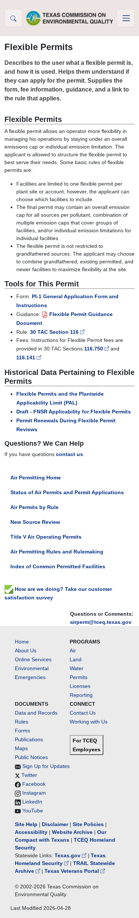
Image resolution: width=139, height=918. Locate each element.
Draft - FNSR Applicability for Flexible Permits (73, 412)
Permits (78, 677)
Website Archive (72, 832)
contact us (69, 454)
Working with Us (88, 722)
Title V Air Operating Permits (46, 537)
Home (22, 642)
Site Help (26, 824)
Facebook (34, 784)
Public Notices (31, 757)
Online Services (33, 659)
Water (76, 668)
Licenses (80, 686)
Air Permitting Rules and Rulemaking (56, 552)
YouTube (32, 811)
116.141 (26, 357)
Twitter (29, 775)
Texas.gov (68, 855)
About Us (25, 650)
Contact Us (83, 713)
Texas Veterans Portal (72, 871)
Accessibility (32, 832)
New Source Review (35, 522)
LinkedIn (32, 802)
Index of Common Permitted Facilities (57, 566)
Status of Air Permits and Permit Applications (67, 492)
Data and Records (36, 713)
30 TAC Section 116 (55, 332)
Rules (21, 722)
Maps (21, 748)
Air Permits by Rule (34, 507)
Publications (29, 739)
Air (73, 650)
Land (76, 659)
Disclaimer (55, 824)
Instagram (34, 793)
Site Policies (88, 824)
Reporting (81, 695)
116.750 (94, 349)
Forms (22, 731)
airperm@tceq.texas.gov (101, 622)
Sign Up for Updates (46, 766)
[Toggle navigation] (126, 18)
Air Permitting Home (35, 477)
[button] (13, 18)
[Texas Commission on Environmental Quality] (69, 18)
